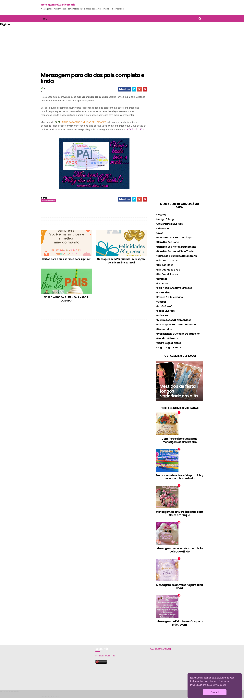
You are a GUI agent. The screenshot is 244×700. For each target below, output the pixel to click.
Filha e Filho (163, 292)
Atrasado (163, 228)
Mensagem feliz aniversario (58, 4)
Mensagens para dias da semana (177, 324)
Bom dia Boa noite (168, 242)
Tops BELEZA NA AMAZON (160, 649)
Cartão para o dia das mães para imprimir (66, 259)
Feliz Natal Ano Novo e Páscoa (174, 288)
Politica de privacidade (105, 655)
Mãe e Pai (162, 315)
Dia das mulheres (167, 274)
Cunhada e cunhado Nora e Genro (177, 256)
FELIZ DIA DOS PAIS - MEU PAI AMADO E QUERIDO (66, 298)
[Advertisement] (122, 46)
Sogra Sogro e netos (169, 343)
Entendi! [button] (215, 692)
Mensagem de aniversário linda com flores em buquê (179, 513)
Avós (160, 233)
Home (46, 18)
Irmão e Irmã (164, 306)
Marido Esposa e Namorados (174, 320)
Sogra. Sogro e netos (169, 347)
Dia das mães (165, 265)
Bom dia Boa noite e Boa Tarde (175, 251)
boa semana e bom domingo (174, 237)
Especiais (162, 283)
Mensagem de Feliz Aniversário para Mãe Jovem (179, 623)
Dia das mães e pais (48, 201)
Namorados (164, 329)
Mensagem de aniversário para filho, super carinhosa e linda (179, 477)
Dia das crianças (167, 260)
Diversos (162, 279)
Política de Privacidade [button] (214, 685)
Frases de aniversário (170, 297)
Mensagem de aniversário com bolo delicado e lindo (180, 549)
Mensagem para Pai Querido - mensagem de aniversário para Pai (121, 260)
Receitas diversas (168, 338)
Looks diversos (166, 311)
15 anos (161, 214)
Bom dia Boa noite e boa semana (176, 246)
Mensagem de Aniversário (10, 691)
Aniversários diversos (170, 224)
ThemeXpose (54, 696)
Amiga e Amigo (166, 219)
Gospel (161, 301)
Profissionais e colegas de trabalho (178, 333)
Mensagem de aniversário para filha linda (179, 586)
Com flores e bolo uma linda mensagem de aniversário (179, 440)
